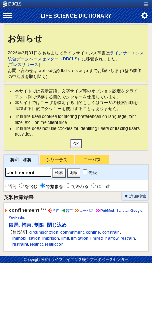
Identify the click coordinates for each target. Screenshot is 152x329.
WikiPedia (17, 217)
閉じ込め (57, 225)
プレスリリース (24, 64)
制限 (39, 225)
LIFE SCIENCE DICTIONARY (76, 16)
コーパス (92, 159)
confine (93, 232)
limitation (79, 238)
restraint (20, 244)
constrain (111, 232)
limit (65, 238)
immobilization (26, 238)
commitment (72, 232)
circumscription (43, 232)
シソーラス (57, 159)
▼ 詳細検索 (135, 196)
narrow (111, 238)
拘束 (26, 225)
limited (96, 238)
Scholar (122, 211)
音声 (55, 211)
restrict (36, 244)
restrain (128, 238)
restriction (54, 244)
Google (136, 211)
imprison (50, 238)
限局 (14, 225)
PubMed (107, 211)
